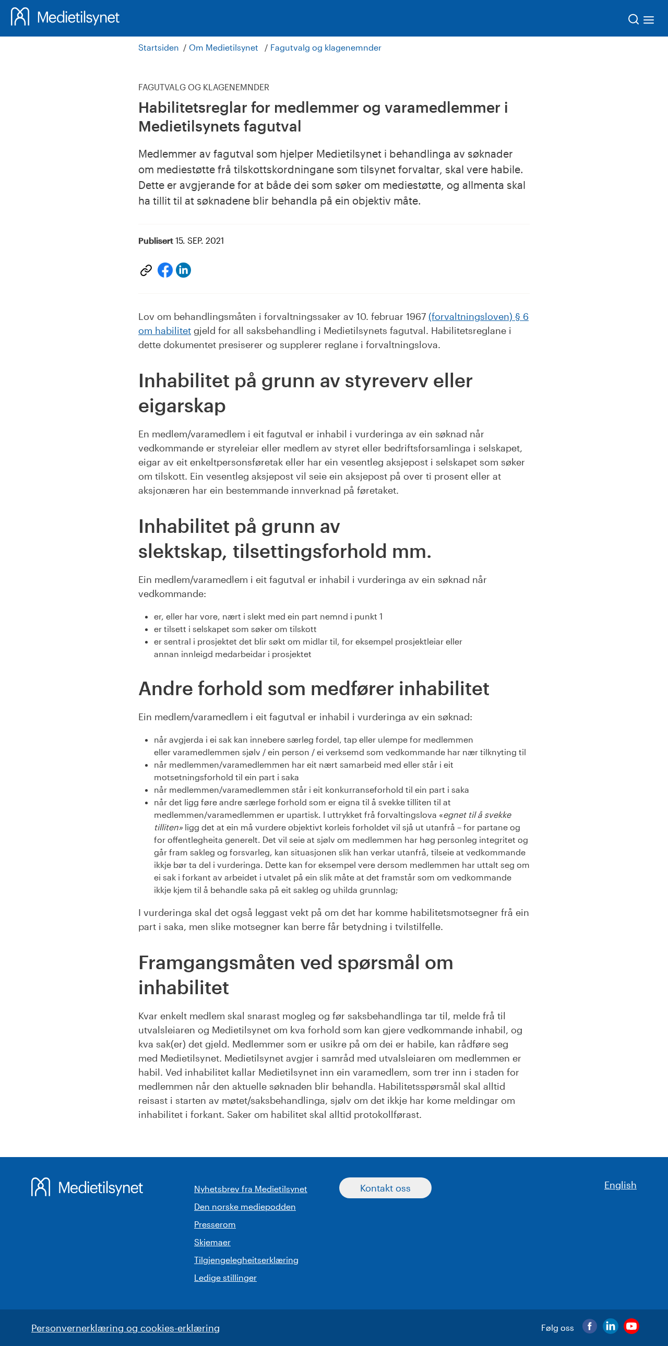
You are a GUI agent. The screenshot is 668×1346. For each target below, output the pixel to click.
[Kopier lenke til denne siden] (146, 270)
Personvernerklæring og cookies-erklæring (125, 1327)
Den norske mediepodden (245, 1206)
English (620, 1184)
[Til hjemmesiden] (65, 18)
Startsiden (158, 47)
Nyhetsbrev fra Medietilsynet (250, 1189)
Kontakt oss (385, 1188)
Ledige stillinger (225, 1277)
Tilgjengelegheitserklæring (246, 1260)
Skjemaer (212, 1242)
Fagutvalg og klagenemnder (325, 47)
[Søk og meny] (641, 21)
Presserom (215, 1224)
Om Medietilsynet (223, 47)
